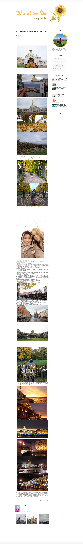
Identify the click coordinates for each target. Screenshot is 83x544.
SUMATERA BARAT (55, 65)
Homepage (16, 1)
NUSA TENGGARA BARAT (56, 62)
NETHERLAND (63, 61)
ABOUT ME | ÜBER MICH (60, 83)
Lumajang (58, 61)
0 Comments (25, 35)
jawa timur (59, 68)
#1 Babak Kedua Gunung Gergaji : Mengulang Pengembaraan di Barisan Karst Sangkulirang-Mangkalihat (59, 89)
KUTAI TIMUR (54, 61)
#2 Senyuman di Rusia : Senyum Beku (44, 525)
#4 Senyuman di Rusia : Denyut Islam (21, 525)
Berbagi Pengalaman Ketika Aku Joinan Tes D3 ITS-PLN (61, 79)
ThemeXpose (67, 542)
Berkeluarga (55, 58)
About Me (29, 1)
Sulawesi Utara (61, 65)
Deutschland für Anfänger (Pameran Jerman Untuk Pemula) (61, 100)
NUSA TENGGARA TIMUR (63, 62)
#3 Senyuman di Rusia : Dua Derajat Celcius (32, 525)
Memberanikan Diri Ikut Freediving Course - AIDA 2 (61, 105)
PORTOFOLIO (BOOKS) (23, 1)
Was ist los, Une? (21, 542)
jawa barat (54, 68)
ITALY (62, 58)
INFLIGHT (59, 58)
